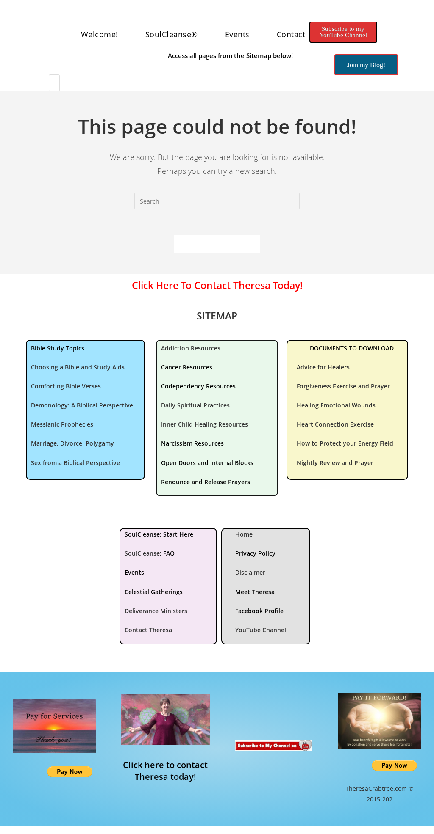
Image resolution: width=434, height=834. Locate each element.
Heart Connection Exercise (335, 424)
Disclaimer (250, 572)
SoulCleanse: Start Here (159, 534)
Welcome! (99, 34)
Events (237, 34)
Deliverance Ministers (156, 611)
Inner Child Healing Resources (204, 424)
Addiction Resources (190, 348)
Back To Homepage (217, 244)
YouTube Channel (260, 630)
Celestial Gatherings (154, 592)
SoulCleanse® (171, 34)
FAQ (169, 553)
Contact (291, 34)
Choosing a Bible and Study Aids (78, 367)
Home (244, 534)
